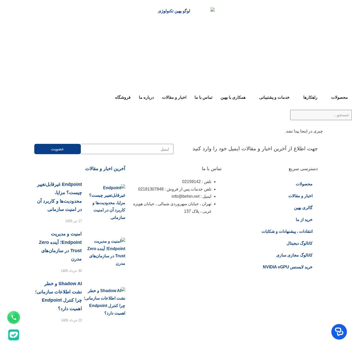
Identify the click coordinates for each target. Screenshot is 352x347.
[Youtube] (159, 226)
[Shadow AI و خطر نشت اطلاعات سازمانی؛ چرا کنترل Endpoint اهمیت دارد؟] (103, 302)
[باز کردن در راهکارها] (300, 97)
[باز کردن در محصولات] (328, 97)
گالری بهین (303, 207)
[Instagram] (215, 226)
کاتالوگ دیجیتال (300, 243)
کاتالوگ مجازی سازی (294, 255)
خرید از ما (304, 219)
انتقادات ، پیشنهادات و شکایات (287, 231)
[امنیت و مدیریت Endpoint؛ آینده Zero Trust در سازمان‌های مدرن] (103, 252)
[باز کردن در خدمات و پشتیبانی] (256, 97)
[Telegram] (173, 226)
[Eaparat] (187, 226)
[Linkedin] (201, 226)
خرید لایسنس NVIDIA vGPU (288, 267)
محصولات (304, 184)
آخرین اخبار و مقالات (105, 168)
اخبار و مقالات (300, 196)
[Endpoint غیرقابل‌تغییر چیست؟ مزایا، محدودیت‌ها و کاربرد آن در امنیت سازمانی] (103, 202)
